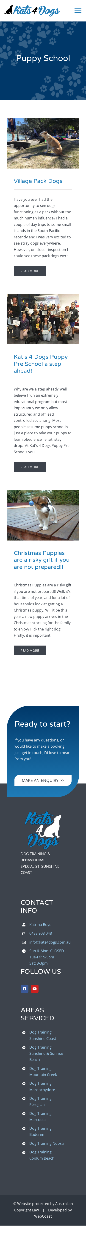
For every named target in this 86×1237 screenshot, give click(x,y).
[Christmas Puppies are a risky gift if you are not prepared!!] (43, 515)
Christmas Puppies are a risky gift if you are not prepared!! (35, 512)
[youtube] (35, 989)
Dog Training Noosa (46, 1143)
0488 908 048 (40, 933)
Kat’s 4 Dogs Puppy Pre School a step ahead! (35, 316)
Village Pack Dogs (35, 140)
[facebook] (24, 989)
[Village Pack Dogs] (43, 143)
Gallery (51, 140)
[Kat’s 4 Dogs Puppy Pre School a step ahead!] (43, 319)
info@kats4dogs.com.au (50, 942)
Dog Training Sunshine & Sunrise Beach (46, 1053)
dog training (42, 149)
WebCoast (43, 1216)
